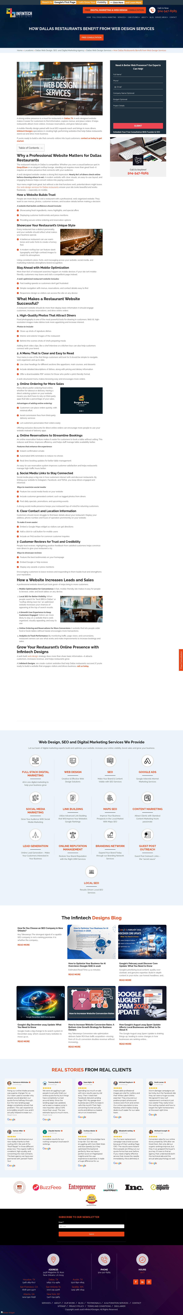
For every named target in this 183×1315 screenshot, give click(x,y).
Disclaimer (119, 1306)
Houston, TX (29, 1279)
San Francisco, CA (29, 1287)
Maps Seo (110, 809)
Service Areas (161, 17)
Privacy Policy (76, 1306)
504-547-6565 (138, 173)
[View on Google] (9, 1083)
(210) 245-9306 (53, 1290)
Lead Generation (35, 846)
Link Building (73, 809)
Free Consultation (91, 37)
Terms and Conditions (99, 1306)
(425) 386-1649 (77, 1290)
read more (24, 945)
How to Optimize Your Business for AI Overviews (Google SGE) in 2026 (87, 964)
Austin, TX (78, 1279)
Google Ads (147, 772)
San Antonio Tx (53, 1287)
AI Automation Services (116, 1303)
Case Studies (133, 17)
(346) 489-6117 (28, 1282)
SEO (110, 772)
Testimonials (94, 1303)
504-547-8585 (167, 11)
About (144, 17)
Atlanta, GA (29, 1294)
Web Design (73, 772)
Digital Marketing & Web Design (114, 10)
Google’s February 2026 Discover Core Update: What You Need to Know (138, 964)
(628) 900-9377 (29, 1290)
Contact (173, 17)
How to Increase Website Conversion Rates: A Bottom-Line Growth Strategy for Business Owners (91, 1027)
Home (89, 17)
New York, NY (53, 1294)
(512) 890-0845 (77, 1282)
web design (32, 656)
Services (121, 17)
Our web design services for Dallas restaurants (38, 187)
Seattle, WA (77, 1287)
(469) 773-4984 (53, 1282)
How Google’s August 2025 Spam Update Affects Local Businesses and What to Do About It (140, 1027)
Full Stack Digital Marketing (104, 17)
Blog (152, 17)
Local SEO (91, 883)
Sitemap (62, 1306)
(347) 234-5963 (53, 1297)
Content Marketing (147, 809)
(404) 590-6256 (29, 1297)
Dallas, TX (53, 1279)
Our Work (69, 1303)
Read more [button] (12, 1115)
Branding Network (110, 846)
